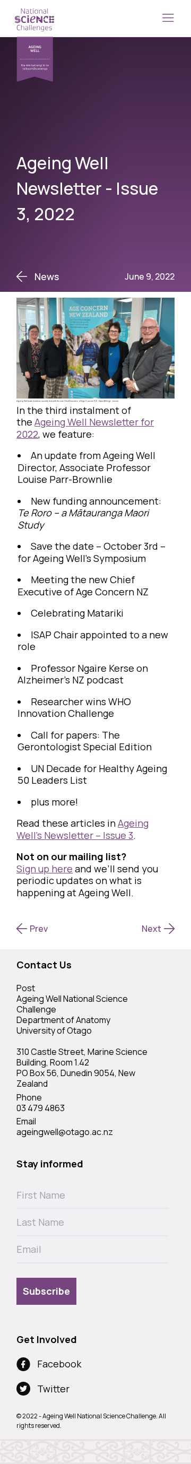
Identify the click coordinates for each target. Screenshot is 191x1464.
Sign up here (44, 868)
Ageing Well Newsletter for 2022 (85, 427)
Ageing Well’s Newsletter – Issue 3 (82, 829)
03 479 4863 (40, 1108)
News (46, 277)
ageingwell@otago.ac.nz (64, 1132)
